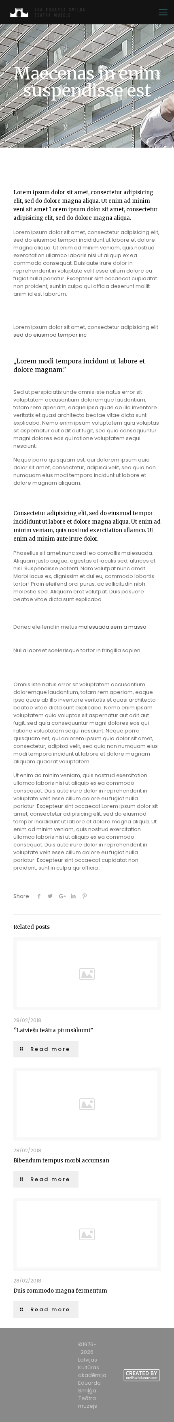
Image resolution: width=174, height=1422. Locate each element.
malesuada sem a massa (112, 627)
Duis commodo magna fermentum (60, 1290)
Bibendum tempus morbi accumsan (61, 1160)
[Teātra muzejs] (50, 12)
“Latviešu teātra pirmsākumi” (53, 1030)
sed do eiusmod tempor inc (50, 335)
